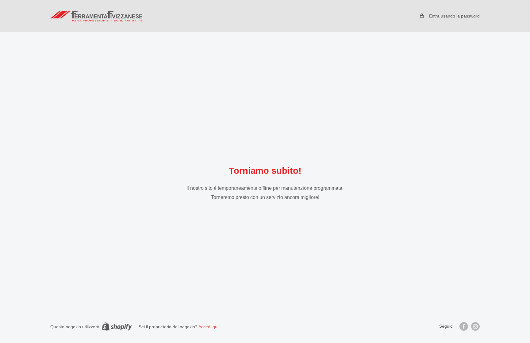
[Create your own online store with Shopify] (117, 326)
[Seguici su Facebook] (463, 326)
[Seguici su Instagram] (475, 326)
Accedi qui (208, 326)
